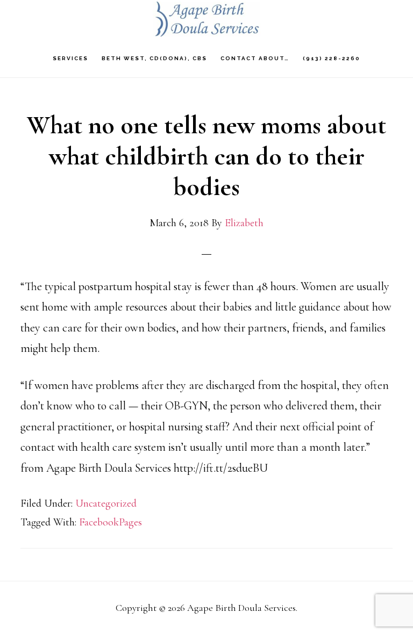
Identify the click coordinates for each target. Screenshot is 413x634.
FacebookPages (110, 522)
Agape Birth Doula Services (206, 19)
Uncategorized (106, 503)
